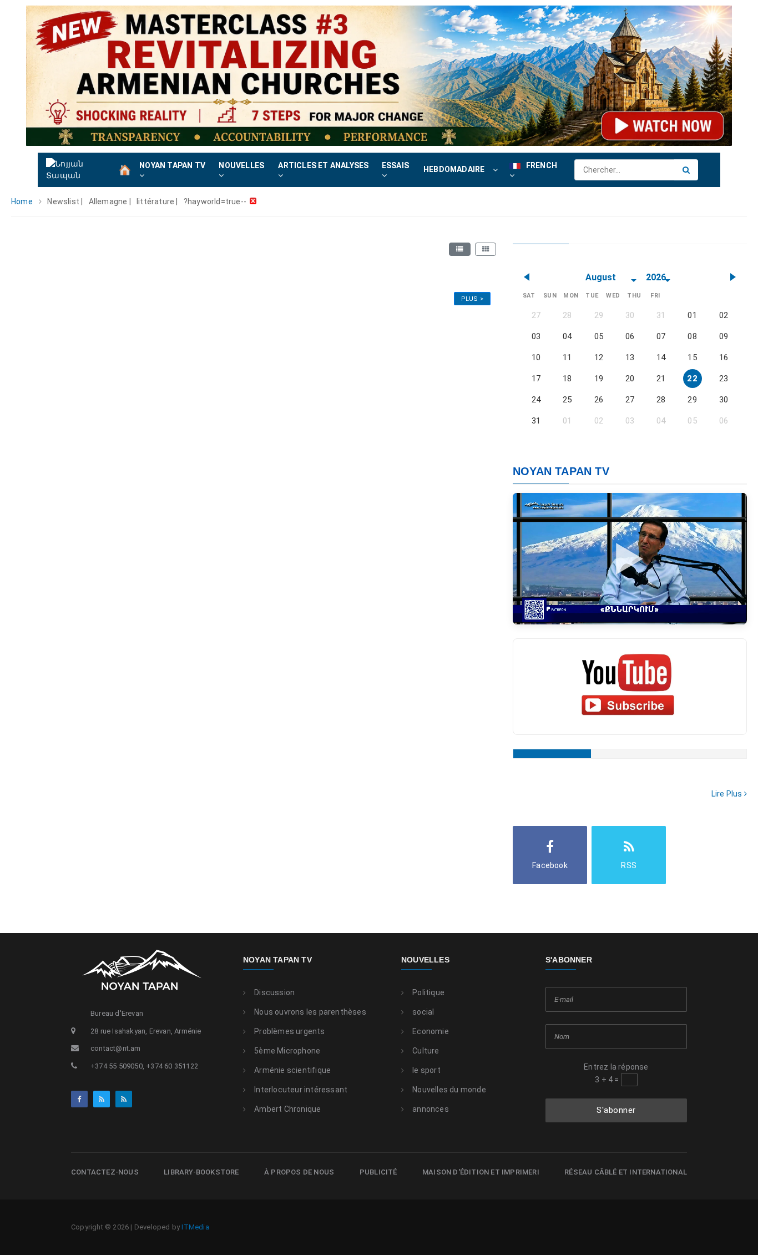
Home (22, 201)
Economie (430, 1031)
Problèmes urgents (289, 1031)
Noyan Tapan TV (277, 959)
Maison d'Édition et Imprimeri (480, 1172)
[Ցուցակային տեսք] (459, 249)
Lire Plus (727, 793)
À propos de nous (299, 1172)
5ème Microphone (287, 1050)
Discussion (274, 992)
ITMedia (195, 1227)
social (423, 1011)
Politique (428, 992)
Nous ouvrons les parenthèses (310, 1011)
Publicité (378, 1172)
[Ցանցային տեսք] (485, 249)
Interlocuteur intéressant (300, 1089)
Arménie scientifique (292, 1070)
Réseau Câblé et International (625, 1172)
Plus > (472, 299)
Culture (425, 1050)
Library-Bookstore (201, 1172)
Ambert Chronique (287, 1109)
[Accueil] (125, 168)
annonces (430, 1109)
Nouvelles (425, 959)
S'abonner (616, 1110)
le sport (426, 1070)
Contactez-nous (105, 1172)
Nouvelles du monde (449, 1089)
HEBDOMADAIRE (453, 169)
